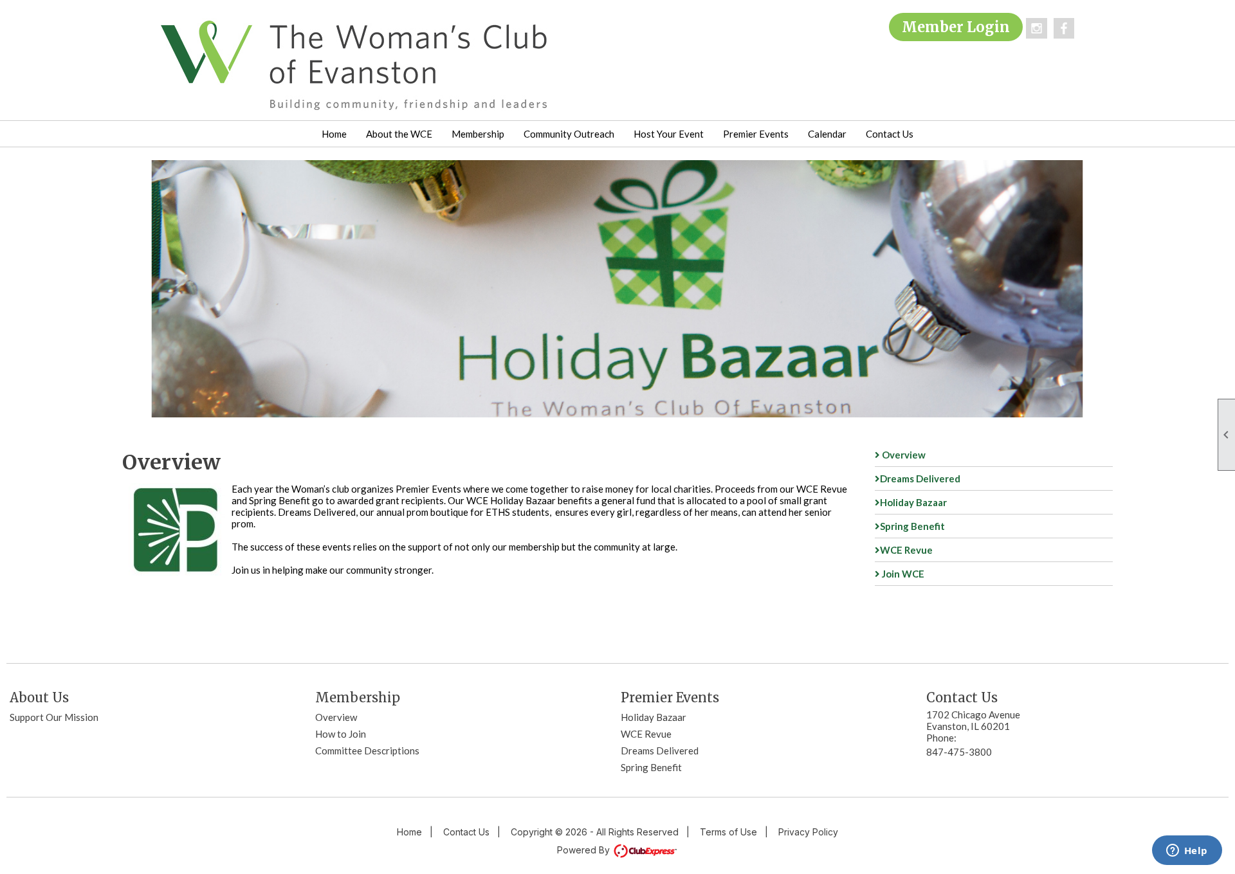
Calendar (827, 134)
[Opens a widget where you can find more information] (1186, 851)
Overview (903, 454)
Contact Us (889, 134)
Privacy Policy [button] (808, 831)
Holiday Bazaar (913, 502)
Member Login (956, 27)
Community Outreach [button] (569, 134)
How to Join (340, 734)
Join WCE (902, 573)
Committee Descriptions (367, 750)
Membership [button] (478, 134)
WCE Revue (906, 550)
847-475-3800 (959, 752)
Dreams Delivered (920, 478)
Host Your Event (669, 134)
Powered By (584, 849)
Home (334, 134)
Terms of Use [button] (728, 831)
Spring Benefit (912, 526)
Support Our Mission (54, 717)
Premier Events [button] (756, 134)
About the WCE (399, 134)
